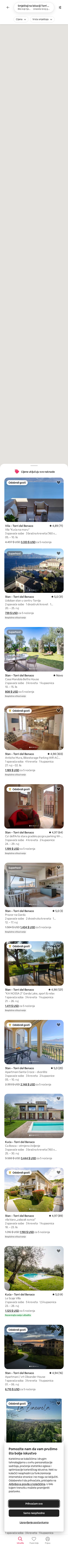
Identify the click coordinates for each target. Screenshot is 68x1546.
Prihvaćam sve (34, 1503)
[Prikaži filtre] (60, 7)
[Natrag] (8, 7)
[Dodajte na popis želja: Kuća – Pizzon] (58, 1403)
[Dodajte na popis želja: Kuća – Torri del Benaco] (58, 1098)
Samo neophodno (34, 1513)
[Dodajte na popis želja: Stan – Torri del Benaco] (58, 553)
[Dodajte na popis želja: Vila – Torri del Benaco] (58, 482)
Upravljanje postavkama (34, 1522)
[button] (28, 542)
